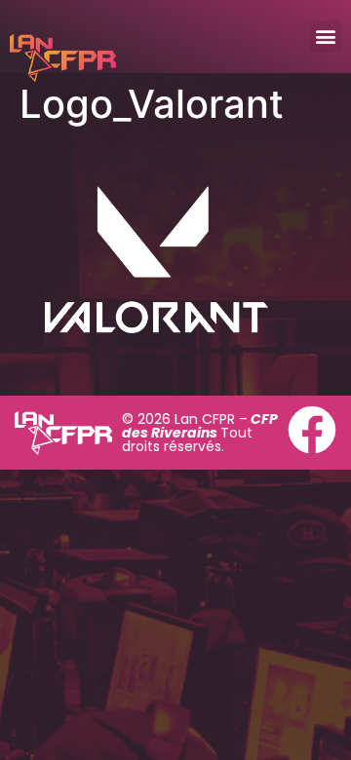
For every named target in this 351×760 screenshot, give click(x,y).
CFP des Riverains (200, 425)
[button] (325, 36)
